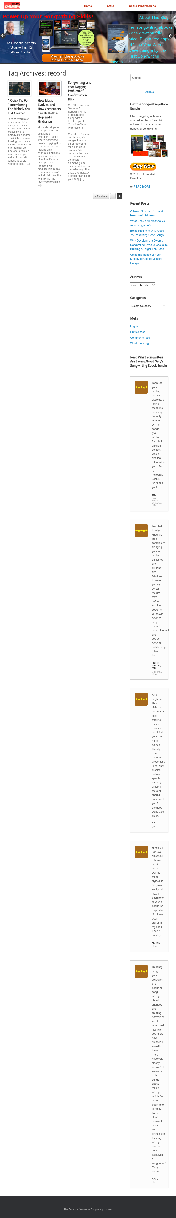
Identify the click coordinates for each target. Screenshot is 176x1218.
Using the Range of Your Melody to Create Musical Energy (146, 258)
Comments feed (140, 337)
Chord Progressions (142, 6)
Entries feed (137, 332)
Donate (149, 92)
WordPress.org (139, 343)
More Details (32, 39)
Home (88, 6)
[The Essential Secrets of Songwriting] (12, 5)
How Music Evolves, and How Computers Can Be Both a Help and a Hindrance (49, 111)
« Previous (101, 196)
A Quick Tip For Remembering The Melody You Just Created (19, 107)
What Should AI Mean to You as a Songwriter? (148, 223)
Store (110, 6)
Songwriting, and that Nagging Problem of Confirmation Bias (79, 91)
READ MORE (142, 186)
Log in (134, 326)
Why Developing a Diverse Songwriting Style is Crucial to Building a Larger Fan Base (149, 244)
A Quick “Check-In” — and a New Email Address (147, 213)
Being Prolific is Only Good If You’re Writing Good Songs (148, 232)
